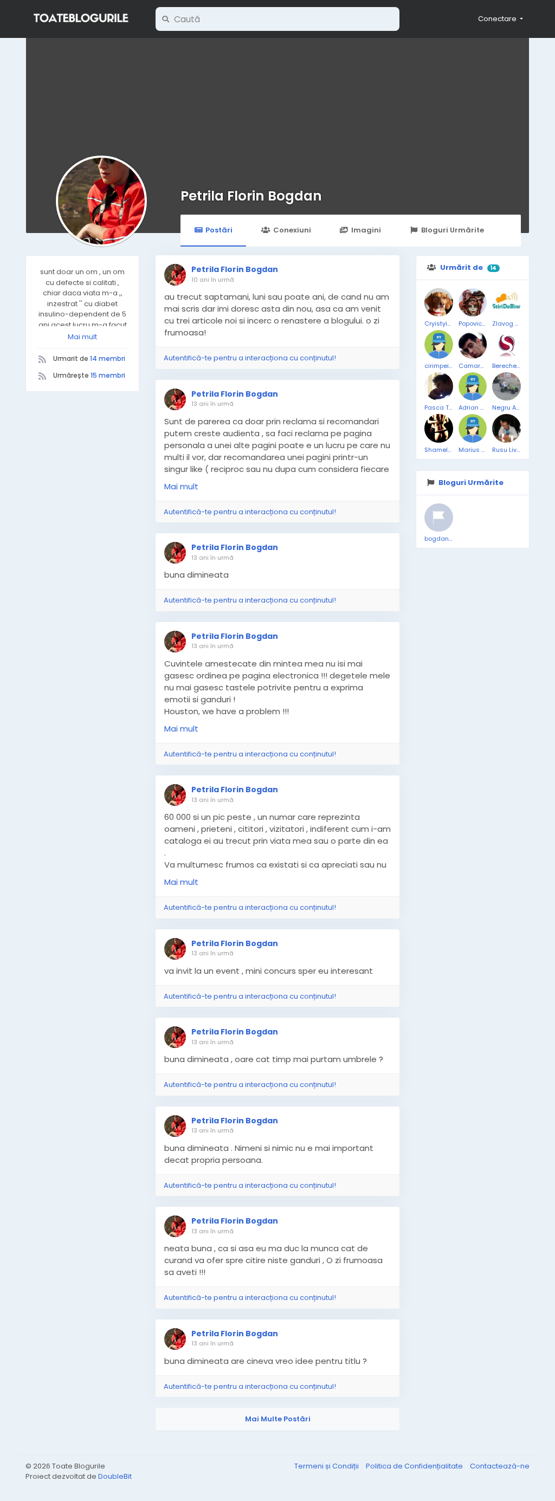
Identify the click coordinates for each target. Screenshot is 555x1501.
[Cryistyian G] (438, 302)
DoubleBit (115, 1476)
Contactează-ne (500, 1466)
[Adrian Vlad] (473, 386)
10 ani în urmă (212, 279)
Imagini (366, 230)
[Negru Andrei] (506, 386)
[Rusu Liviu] (506, 428)
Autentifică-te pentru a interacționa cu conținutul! (250, 358)
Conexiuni (292, 230)
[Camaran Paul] (473, 344)
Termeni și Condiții (327, 1466)
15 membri (108, 375)
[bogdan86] (438, 517)
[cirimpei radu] (438, 344)
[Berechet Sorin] (506, 344)
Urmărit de (461, 267)
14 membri (107, 358)
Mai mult (82, 337)
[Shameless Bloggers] (438, 428)
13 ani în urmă (212, 403)
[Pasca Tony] (438, 386)
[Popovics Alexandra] (473, 302)
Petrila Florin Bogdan (251, 195)
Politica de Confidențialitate (415, 1466)
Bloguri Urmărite (452, 230)
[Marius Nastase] (473, 428)
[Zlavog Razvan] (506, 302)
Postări (219, 230)
